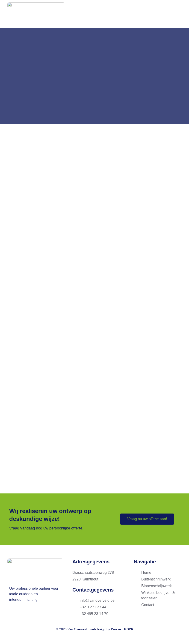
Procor (116, 629)
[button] (177, 14)
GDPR (128, 629)
